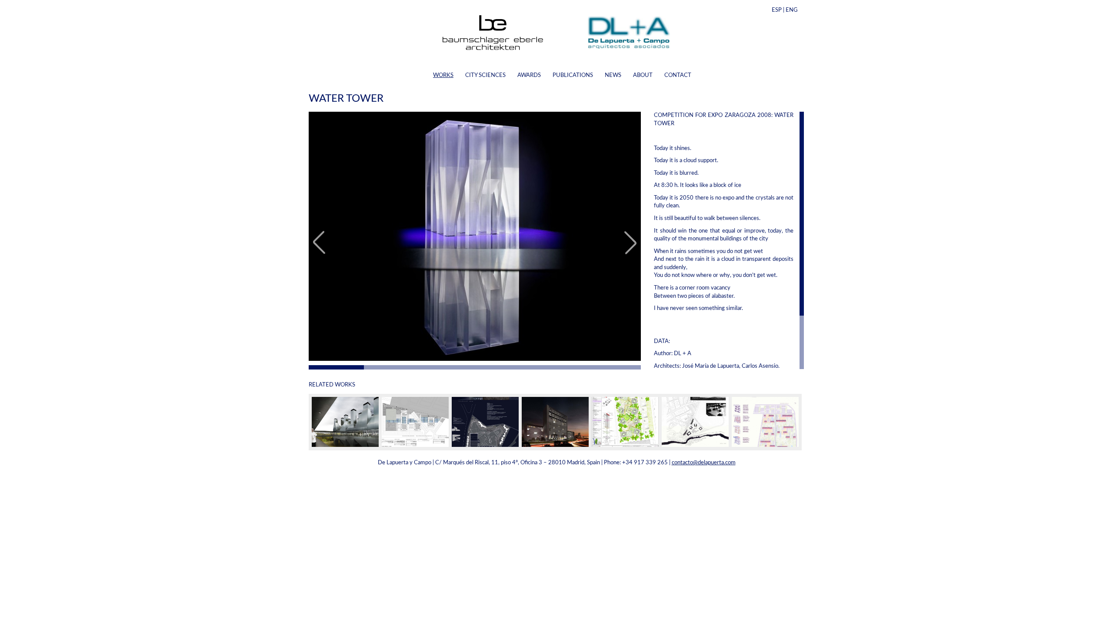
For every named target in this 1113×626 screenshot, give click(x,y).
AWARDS (529, 75)
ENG (792, 10)
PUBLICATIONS (573, 75)
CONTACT (677, 75)
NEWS (613, 75)
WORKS (443, 75)
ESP (777, 10)
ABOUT (643, 75)
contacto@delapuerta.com (704, 463)
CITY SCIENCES (485, 75)
